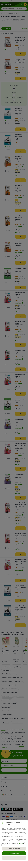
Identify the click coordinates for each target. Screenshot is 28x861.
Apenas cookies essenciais (14, 858)
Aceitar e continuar (14, 853)
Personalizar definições (14, 848)
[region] (14, 840)
